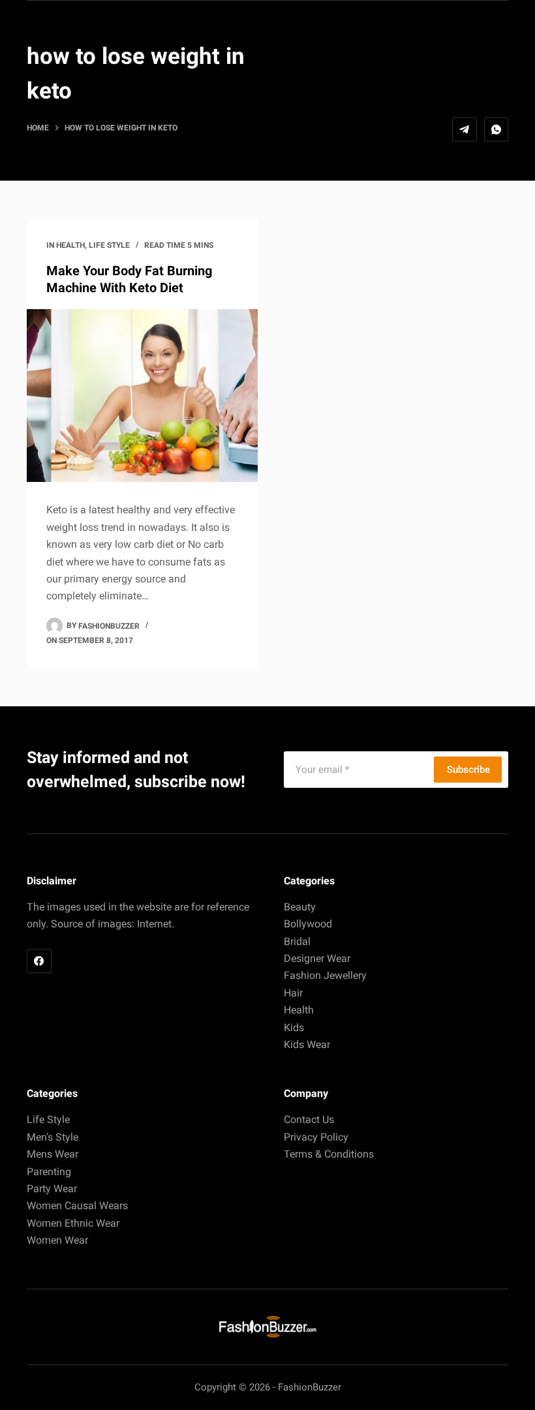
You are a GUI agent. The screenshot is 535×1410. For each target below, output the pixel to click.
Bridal (297, 941)
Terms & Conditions (329, 1154)
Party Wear (52, 1188)
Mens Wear (52, 1154)
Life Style (109, 245)
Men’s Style (52, 1137)
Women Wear (57, 1240)
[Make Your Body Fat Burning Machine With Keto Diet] (142, 396)
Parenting (49, 1171)
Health (70, 245)
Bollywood (308, 924)
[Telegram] (464, 129)
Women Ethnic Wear (73, 1223)
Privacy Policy (316, 1137)
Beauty (300, 907)
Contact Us (309, 1119)
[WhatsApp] (496, 129)
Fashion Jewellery (325, 975)
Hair (293, 993)
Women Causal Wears (77, 1205)
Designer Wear (317, 958)
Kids (294, 1027)
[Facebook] (39, 961)
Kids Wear (307, 1044)
